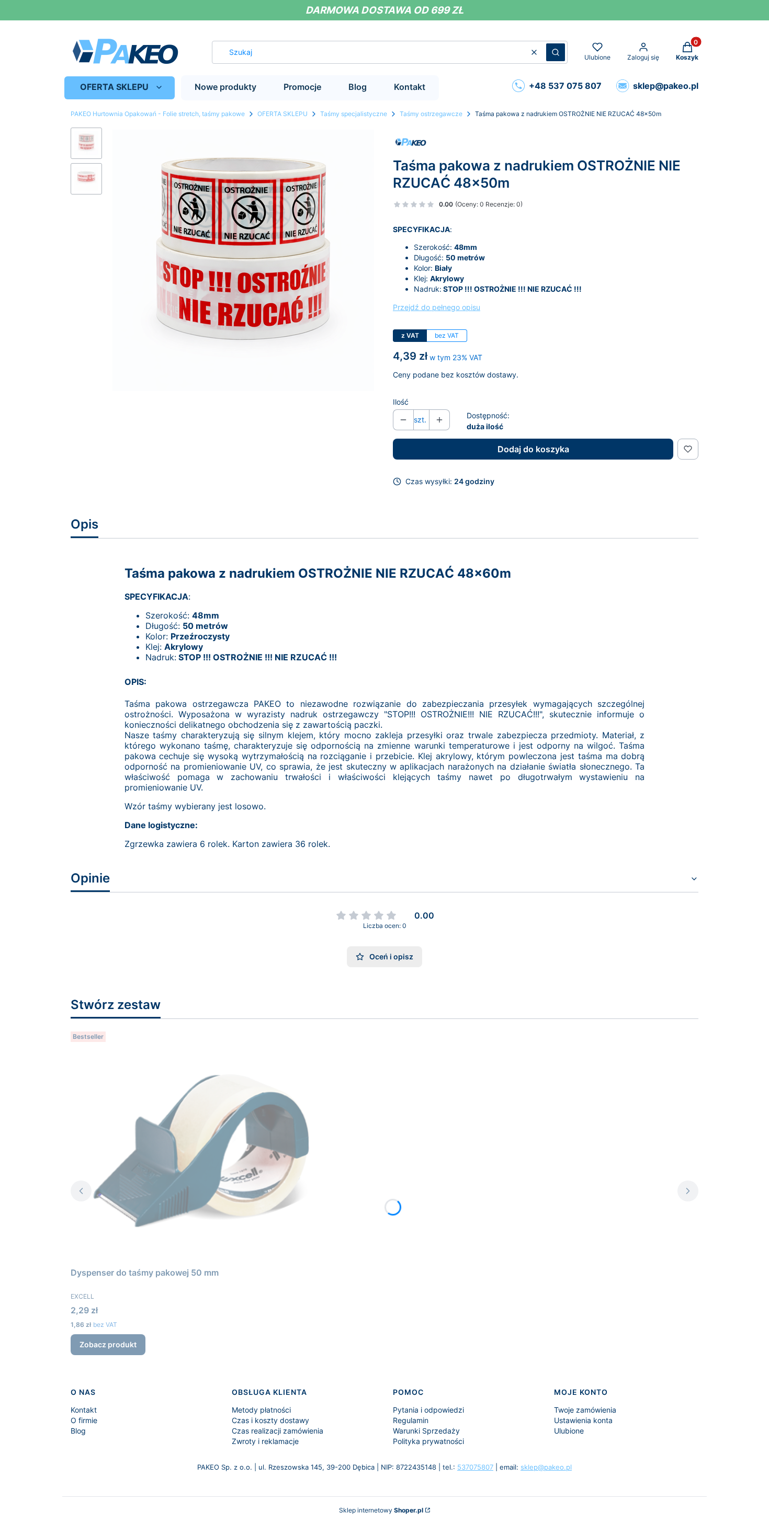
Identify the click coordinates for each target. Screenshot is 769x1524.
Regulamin (410, 1420)
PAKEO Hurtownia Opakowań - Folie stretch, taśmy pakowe (158, 114)
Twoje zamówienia (585, 1409)
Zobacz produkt (108, 1344)
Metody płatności (261, 1409)
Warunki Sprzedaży (426, 1430)
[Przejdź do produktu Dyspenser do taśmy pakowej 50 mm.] (201, 1145)
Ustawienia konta (583, 1420)
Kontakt (84, 1409)
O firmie (84, 1420)
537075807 (475, 1467)
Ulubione (569, 1430)
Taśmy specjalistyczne (353, 114)
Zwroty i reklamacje (265, 1441)
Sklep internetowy (381, 1510)
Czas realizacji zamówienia (277, 1430)
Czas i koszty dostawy (270, 1420)
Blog (78, 1430)
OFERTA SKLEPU (282, 114)
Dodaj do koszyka (533, 449)
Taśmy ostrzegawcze (431, 114)
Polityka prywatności (428, 1441)
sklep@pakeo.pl (546, 1467)
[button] (555, 52)
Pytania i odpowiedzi (428, 1409)
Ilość (401, 401)
